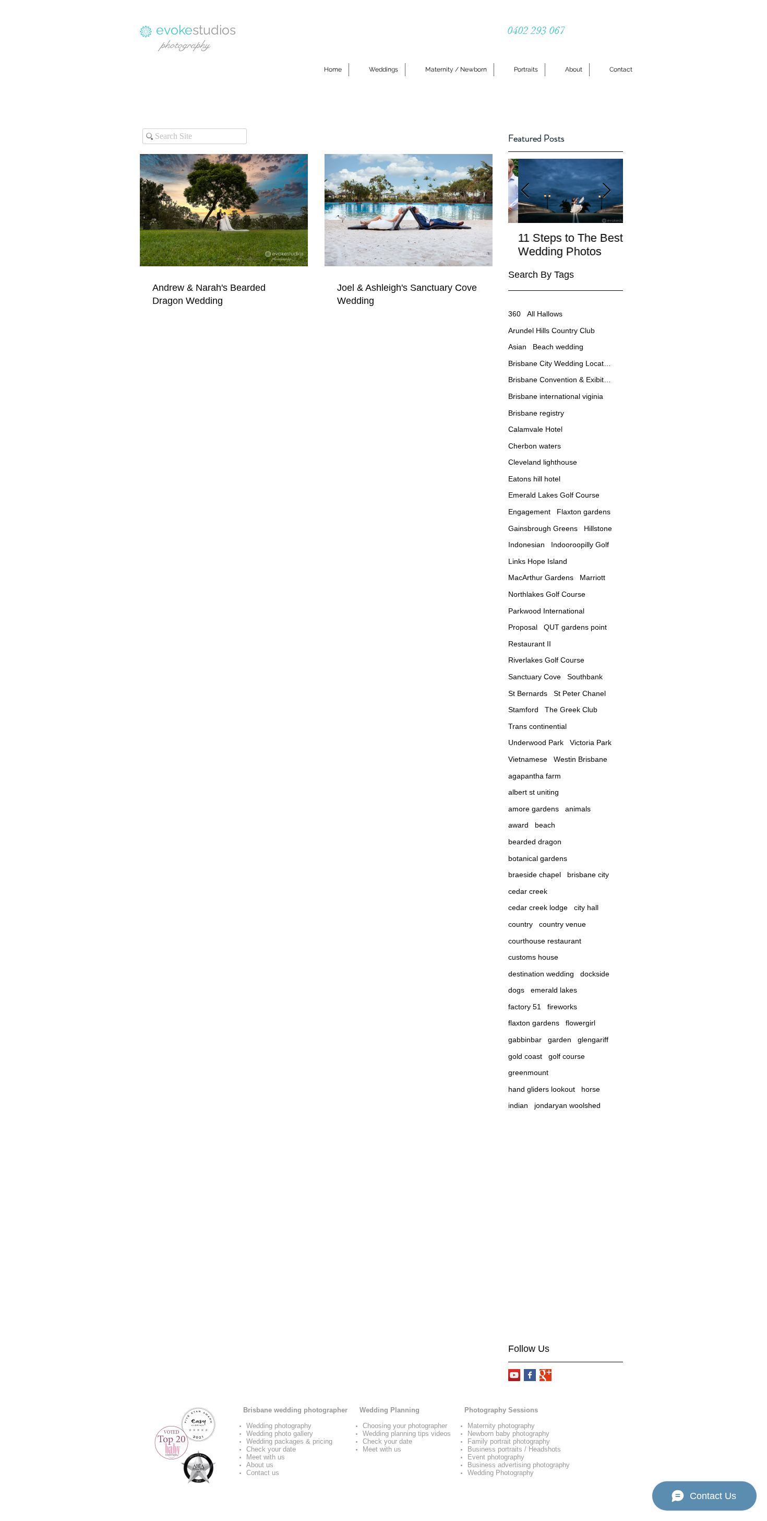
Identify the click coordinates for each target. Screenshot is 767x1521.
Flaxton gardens (583, 512)
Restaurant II (529, 644)
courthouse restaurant (544, 941)
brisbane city (588, 874)
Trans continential (537, 726)
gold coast (525, 1056)
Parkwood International (546, 611)
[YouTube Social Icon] (514, 1375)
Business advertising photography (519, 1465)
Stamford (523, 709)
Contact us (262, 1473)
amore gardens (533, 809)
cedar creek (527, 891)
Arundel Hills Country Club (551, 330)
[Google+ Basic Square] (546, 1375)
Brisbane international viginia (555, 396)
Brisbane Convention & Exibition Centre (560, 379)
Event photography (496, 1457)
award (518, 825)
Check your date (271, 1449)
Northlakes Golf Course (546, 594)
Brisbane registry (536, 413)
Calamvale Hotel (535, 429)
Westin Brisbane (580, 759)
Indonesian (526, 544)
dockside (594, 974)
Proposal (522, 627)
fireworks (562, 1007)
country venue (562, 924)
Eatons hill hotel (534, 479)
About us (259, 1465)
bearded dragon (534, 842)
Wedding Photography (501, 1473)
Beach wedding (558, 347)
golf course (566, 1056)
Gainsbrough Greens (543, 528)
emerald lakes (554, 990)
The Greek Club (571, 709)
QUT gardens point (575, 627)
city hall (586, 907)
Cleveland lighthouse (542, 462)
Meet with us (265, 1457)
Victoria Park (591, 742)
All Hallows (544, 314)
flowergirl (580, 1023)
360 (514, 314)
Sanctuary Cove (534, 677)
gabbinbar (525, 1039)
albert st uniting (533, 792)
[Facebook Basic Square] (530, 1375)
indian (518, 1105)
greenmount (528, 1072)
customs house (533, 957)
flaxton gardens (533, 1023)
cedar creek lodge (538, 907)
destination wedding (541, 974)
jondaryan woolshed (567, 1105)
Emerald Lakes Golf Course (554, 495)
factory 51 (524, 1007)
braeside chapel (534, 874)
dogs (516, 990)
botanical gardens (537, 858)
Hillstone (598, 528)
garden (559, 1039)
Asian (517, 347)
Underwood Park (536, 742)
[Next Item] (606, 191)
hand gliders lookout (541, 1089)
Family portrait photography (509, 1441)
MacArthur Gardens (540, 577)
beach (545, 825)
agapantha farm (534, 776)
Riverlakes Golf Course (546, 660)
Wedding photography (278, 1426)
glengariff (593, 1039)
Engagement (529, 512)
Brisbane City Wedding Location (560, 363)
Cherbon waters (534, 446)
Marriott (592, 577)
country (520, 924)
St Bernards (527, 693)
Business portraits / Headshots (514, 1449)
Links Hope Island (537, 561)
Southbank (585, 677)
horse (590, 1089)
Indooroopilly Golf (580, 544)
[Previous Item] (525, 191)
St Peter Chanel (580, 693)
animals (578, 809)
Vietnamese (527, 759)
